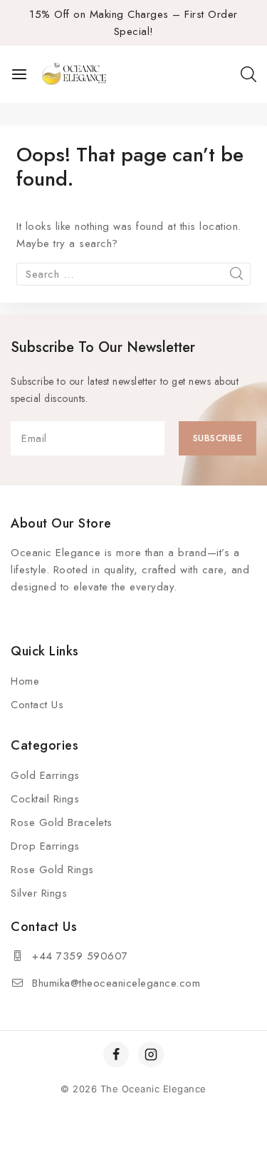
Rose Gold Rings (52, 869)
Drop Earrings (45, 846)
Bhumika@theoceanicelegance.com (116, 983)
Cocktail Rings (45, 799)
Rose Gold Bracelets (61, 822)
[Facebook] (116, 1054)
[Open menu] (19, 74)
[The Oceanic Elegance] (74, 74)
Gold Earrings (45, 775)
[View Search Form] (248, 74)
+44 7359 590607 (80, 956)
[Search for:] (133, 274)
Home (25, 681)
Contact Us (37, 705)
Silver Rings (39, 893)
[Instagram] (151, 1054)
